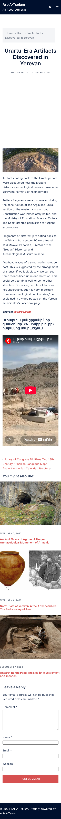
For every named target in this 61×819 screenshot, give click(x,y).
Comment (10, 707)
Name (7, 737)
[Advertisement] (30, 111)
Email (7, 750)
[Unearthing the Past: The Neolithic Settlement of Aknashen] (30, 636)
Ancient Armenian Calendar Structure (26, 468)
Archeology (43, 72)
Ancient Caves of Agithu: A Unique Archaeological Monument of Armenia (24, 540)
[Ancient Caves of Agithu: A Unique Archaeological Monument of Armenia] (30, 503)
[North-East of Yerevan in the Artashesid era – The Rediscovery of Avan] (30, 570)
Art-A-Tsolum (14, 5)
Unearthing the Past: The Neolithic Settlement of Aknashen (29, 674)
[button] (50, 7)
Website (8, 763)
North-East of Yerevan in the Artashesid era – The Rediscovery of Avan (29, 607)
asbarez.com (22, 311)
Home (9, 33)
